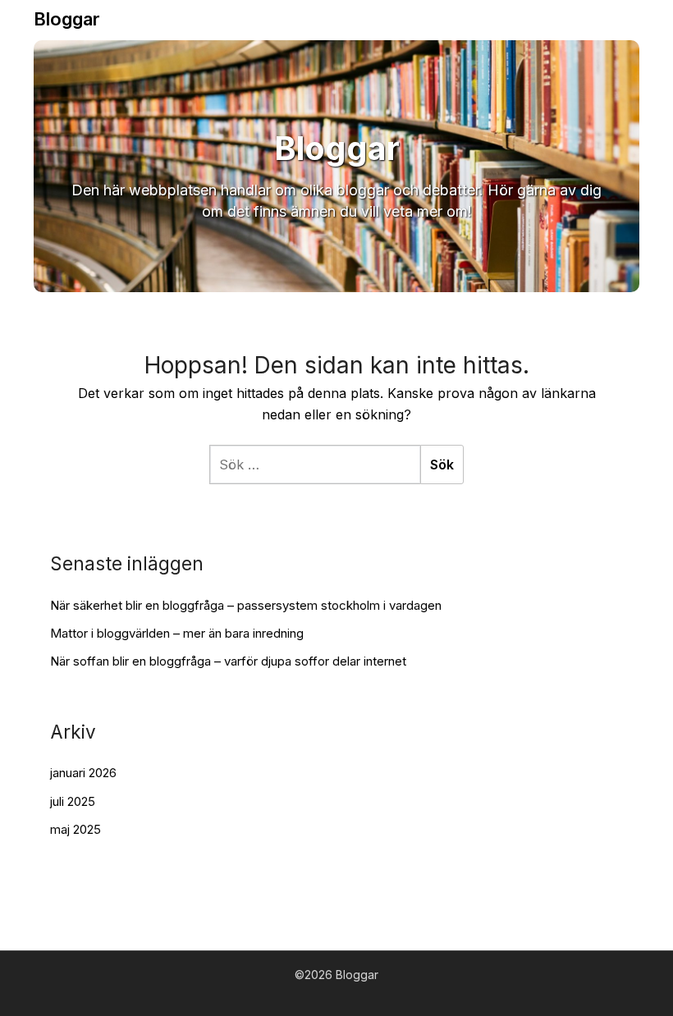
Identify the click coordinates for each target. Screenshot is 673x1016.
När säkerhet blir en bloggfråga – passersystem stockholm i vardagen (246, 605)
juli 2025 (72, 801)
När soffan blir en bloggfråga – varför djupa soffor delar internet (228, 661)
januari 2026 (83, 772)
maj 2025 (75, 829)
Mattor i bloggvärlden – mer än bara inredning (177, 633)
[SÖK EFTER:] (314, 464)
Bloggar (67, 19)
